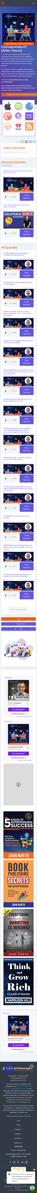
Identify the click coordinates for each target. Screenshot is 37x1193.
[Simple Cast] (18, 116)
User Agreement (8, 1186)
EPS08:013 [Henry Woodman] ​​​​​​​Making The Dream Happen (18, 283)
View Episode (26, 196)
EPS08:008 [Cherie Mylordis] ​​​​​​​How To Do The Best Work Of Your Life (17, 400)
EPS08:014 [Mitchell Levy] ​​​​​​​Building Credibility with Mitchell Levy (15, 254)
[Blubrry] (29, 106)
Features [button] (18, 1134)
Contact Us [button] (18, 1143)
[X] (26, 141)
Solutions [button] (18, 1138)
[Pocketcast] (8, 116)
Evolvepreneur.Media (21, 1097)
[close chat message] (34, 1170)
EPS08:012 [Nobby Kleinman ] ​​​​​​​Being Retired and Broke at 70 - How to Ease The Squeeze (17, 313)
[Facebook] (22, 141)
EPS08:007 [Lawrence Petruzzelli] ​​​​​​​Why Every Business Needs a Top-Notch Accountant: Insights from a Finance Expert (17, 431)
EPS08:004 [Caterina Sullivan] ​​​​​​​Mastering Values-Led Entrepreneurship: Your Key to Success (18, 547)
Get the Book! (21, 624)
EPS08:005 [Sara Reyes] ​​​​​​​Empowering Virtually (16, 517)
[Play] (5, 196)
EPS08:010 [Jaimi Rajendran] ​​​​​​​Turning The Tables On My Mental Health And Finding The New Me (18, 488)
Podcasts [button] (17, 1129)
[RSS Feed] (29, 126)
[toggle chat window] (32, 1188)
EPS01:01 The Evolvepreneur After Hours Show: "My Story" (18, 172)
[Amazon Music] (29, 116)
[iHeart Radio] (18, 127)
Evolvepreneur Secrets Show (15, 1100)
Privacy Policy (16, 1186)
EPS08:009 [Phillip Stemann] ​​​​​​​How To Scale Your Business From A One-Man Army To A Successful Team (18, 372)
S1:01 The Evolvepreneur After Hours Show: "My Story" (16, 206)
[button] (33, 3)
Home (18, 619)
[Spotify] (18, 106)
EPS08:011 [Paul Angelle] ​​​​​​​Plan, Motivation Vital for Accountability (18, 342)
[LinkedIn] (30, 141)
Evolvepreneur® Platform (22, 1190)
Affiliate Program (11, 1116)
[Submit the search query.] (5, 152)
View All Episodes (7, 165)
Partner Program (24, 1116)
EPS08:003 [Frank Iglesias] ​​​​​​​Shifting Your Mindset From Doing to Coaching (17, 575)
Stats (20, 629)
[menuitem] (18, 1121)
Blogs (18, 1125)
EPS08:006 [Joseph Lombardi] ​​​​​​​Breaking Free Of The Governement (17, 458)
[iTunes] (8, 106)
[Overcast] (8, 126)
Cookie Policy (24, 1186)
